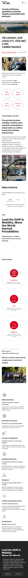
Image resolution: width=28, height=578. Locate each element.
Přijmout (18, 574)
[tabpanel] (14, 83)
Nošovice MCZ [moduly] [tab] (9, 52)
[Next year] (24, 199)
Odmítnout (7, 574)
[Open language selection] (22, 3)
